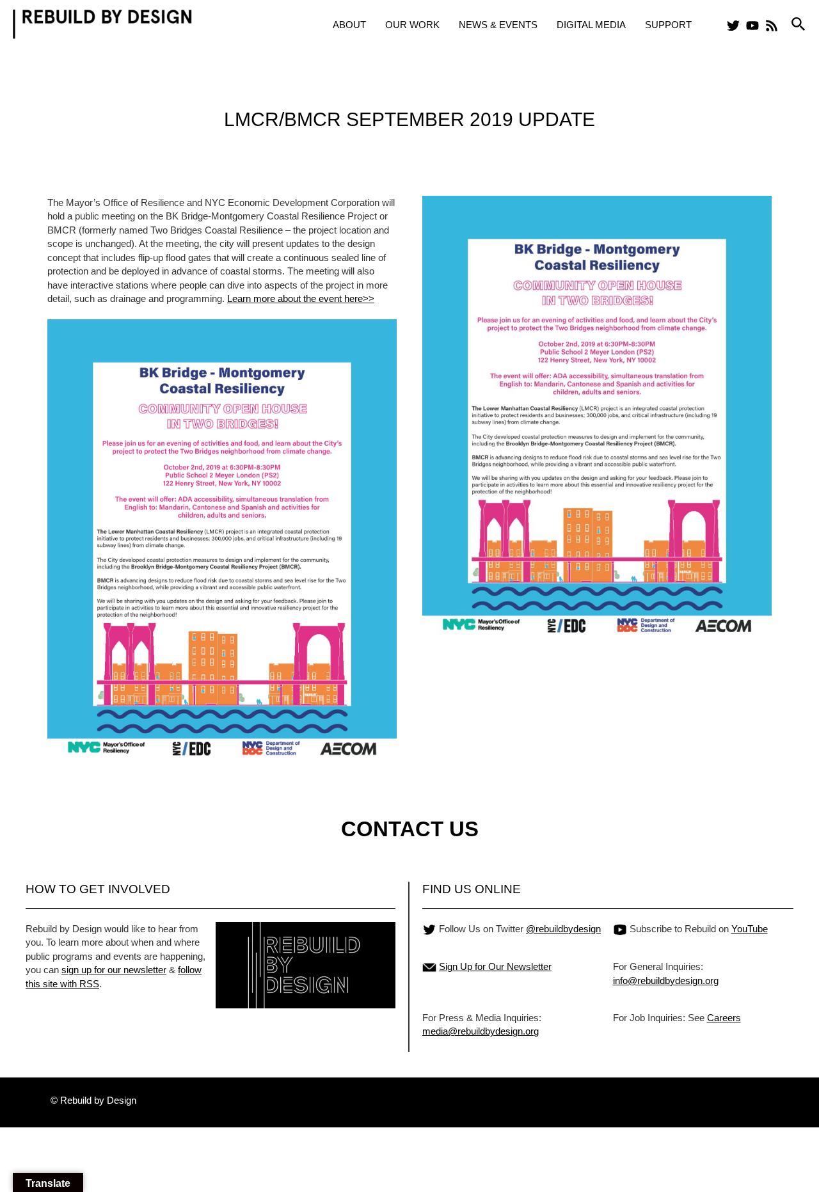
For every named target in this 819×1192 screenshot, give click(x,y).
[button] (798, 24)
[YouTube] (752, 25)
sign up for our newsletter (113, 969)
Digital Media (591, 24)
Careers (724, 1017)
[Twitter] (733, 25)
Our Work (412, 24)
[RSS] (771, 25)
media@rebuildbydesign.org (480, 1031)
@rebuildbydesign (563, 928)
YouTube (749, 928)
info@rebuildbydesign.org (666, 980)
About (349, 24)
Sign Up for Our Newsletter (495, 966)
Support (668, 24)
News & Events (498, 24)
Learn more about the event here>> (300, 298)
